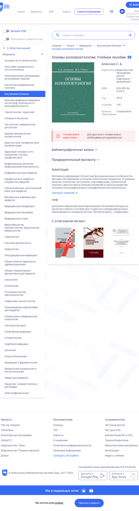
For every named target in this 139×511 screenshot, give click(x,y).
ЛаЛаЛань (7, 430)
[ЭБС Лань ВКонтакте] (83, 490)
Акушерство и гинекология (21, 60)
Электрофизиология (17, 393)
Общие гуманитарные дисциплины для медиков (20, 272)
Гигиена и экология (16, 118)
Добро (5, 455)
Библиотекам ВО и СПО (119, 435)
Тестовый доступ (115, 425)
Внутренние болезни (17, 93)
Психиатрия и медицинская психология (21, 318)
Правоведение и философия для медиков (21, 309)
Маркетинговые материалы (121, 445)
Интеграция (112, 450)
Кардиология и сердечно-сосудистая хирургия (20, 180)
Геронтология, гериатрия (19, 112)
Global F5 (6, 440)
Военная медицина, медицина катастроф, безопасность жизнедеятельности (22, 103)
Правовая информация (67, 450)
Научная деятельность (18, 243)
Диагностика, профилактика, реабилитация (22, 144)
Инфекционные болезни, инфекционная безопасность (22, 165)
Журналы (36, 11)
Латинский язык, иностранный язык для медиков (23, 189)
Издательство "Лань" (13, 445)
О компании (60, 440)
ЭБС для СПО (113, 430)
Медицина (9, 54)
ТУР (55, 430)
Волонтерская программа (16, 435)
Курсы (66, 11)
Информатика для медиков (21, 172)
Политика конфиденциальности (72, 445)
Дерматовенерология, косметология (18, 135)
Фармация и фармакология (21, 362)
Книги (21, 11)
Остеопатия (11, 285)
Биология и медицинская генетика (19, 86)
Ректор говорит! (10, 425)
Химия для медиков (16, 377)
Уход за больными (16, 356)
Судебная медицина (16, 344)
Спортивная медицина (18, 331)
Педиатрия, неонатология (20, 301)
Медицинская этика (16, 218)
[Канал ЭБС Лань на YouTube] (91, 490)
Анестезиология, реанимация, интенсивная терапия (22, 77)
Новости (58, 435)
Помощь (58, 425)
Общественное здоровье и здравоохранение (20, 263)
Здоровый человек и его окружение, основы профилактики (19, 154)
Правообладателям (116, 440)
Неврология (12, 249)
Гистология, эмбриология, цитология (20, 126)
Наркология (12, 236)
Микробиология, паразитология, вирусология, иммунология (22, 227)
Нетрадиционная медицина (21, 255)
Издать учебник (114, 455)
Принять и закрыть (89, 503)
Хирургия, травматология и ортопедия (21, 385)
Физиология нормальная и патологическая (20, 370)
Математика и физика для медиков (20, 199)
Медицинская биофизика (20, 206)
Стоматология (13, 337)
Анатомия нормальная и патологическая (19, 68)
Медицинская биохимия (19, 212)
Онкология (11, 279)
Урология (10, 350)
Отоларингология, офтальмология (15, 293)
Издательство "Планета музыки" (20, 450)
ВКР (51, 11)
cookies (59, 502)
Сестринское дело (15, 325)
